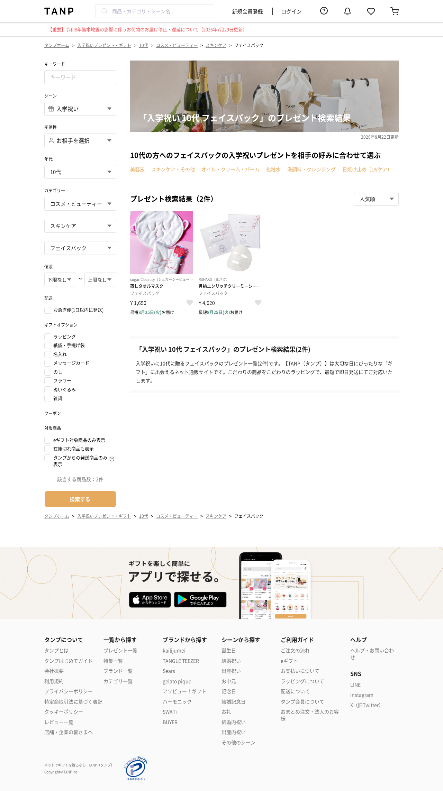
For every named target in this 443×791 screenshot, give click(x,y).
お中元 (229, 681)
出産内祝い (234, 732)
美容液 (137, 169)
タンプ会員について (302, 701)
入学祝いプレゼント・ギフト (104, 45)
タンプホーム (56, 45)
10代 (143, 45)
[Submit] (104, 11)
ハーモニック (177, 701)
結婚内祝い (234, 722)
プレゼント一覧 (120, 650)
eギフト (289, 660)
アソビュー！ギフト (184, 691)
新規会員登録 (247, 11)
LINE (355, 684)
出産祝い (231, 671)
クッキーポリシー (63, 711)
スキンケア (216, 45)
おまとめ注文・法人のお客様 (310, 715)
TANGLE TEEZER (181, 660)
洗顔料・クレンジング (311, 169)
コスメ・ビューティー (177, 45)
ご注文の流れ (295, 650)
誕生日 (229, 650)
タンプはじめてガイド (68, 660)
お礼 (226, 711)
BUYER (170, 722)
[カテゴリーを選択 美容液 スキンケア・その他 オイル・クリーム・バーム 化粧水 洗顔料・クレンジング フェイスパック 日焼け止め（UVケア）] (80, 248)
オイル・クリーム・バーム (230, 169)
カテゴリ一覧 (118, 681)
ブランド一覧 (118, 671)
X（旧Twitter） (366, 705)
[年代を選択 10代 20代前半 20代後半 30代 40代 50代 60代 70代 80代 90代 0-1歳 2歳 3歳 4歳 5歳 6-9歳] (80, 172)
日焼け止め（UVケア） (367, 169)
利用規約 (54, 681)
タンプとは (56, 650)
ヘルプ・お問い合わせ (372, 654)
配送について (295, 691)
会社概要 (54, 671)
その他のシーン (238, 742)
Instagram (361, 694)
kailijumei (174, 650)
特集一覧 (113, 660)
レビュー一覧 (58, 722)
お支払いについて (300, 671)
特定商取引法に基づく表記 (73, 701)
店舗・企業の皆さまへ (68, 732)
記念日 (229, 691)
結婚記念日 (234, 701)
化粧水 (273, 169)
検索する (80, 499)
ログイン (291, 11)
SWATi (170, 711)
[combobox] (154, 11)
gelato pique (177, 681)
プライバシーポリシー (68, 691)
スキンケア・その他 (173, 169)
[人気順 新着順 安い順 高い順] (376, 199)
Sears (169, 671)
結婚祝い (231, 660)
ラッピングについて (302, 681)
